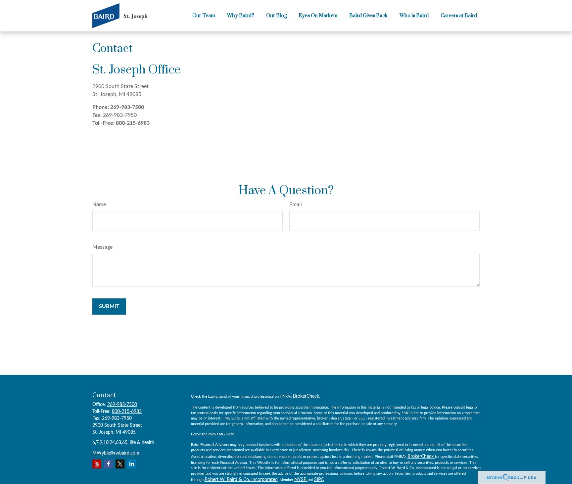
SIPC (319, 479)
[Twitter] (120, 464)
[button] (204, 16)
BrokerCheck (306, 396)
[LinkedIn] (131, 464)
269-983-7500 (127, 107)
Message (102, 247)
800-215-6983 (133, 123)
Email (295, 204)
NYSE (301, 479)
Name (99, 204)
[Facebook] (108, 464)
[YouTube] (96, 464)
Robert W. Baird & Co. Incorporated (241, 479)
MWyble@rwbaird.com (115, 453)
